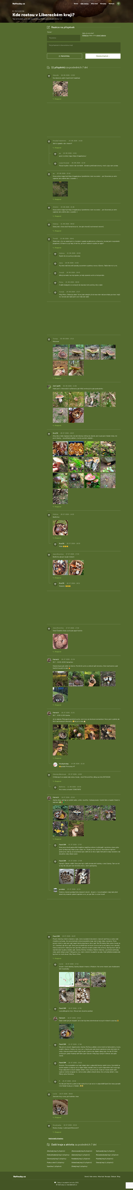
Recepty (103, 4)
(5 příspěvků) (56, 1151)
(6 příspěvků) (104, 1159)
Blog (118, 1176)
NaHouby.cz (18, 3)
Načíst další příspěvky (56, 1138)
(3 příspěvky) (56, 1159)
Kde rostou (85, 4)
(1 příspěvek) (107, 1155)
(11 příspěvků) (80, 1155)
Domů (76, 4)
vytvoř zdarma (101, 35)
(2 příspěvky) (105, 1151)
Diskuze (111, 4)
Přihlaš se (85, 35)
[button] (64, 56)
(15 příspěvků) (81, 1162)
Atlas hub (94, 4)
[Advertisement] (28, 56)
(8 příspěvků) (81, 1151)
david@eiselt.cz (72, 1185)
